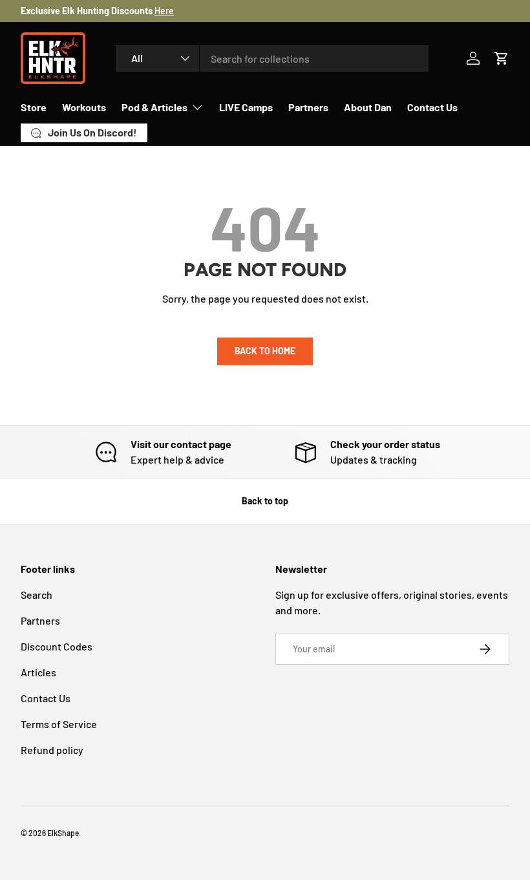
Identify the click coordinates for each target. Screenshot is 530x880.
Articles (38, 672)
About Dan (368, 107)
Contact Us (432, 107)
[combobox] (272, 58)
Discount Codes (56, 646)
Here (164, 10)
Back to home (265, 350)
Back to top (265, 500)
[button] (501, 58)
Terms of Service (59, 724)
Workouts (84, 107)
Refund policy (52, 750)
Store (34, 107)
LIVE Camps (246, 107)
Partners (308, 107)
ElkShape (63, 832)
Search (36, 594)
